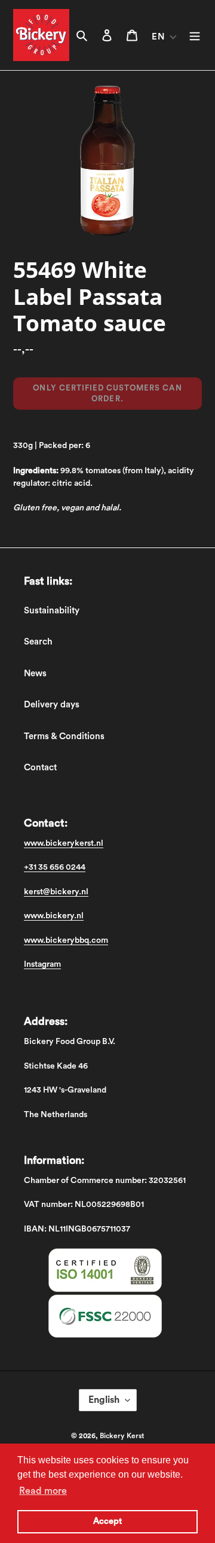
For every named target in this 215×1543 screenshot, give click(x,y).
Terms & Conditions (64, 736)
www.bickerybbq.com (66, 940)
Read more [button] (43, 1491)
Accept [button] (107, 1521)
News (35, 673)
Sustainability (51, 610)
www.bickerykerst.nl (63, 843)
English (103, 1400)
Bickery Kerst (122, 1435)
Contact (40, 767)
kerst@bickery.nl (56, 892)
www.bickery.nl (54, 916)
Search (38, 641)
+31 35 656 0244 (54, 867)
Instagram (42, 964)
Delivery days (51, 704)
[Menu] (194, 35)
